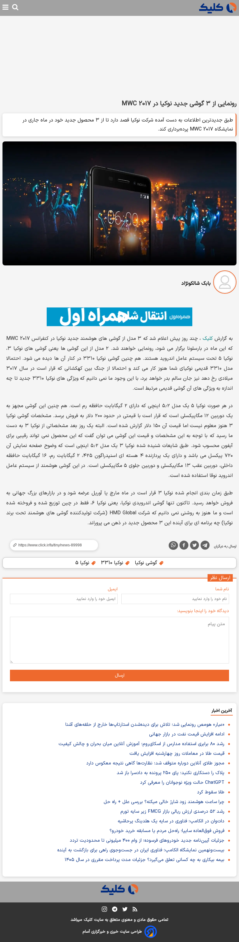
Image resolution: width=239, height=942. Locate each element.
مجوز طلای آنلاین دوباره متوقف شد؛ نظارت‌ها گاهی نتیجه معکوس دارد (155, 763)
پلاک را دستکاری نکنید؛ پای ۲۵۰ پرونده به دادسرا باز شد (170, 773)
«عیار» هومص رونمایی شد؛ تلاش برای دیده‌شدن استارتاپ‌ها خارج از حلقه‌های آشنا (144, 724)
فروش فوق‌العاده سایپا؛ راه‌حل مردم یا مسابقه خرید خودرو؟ (167, 831)
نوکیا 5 (83, 563)
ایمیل (113, 589)
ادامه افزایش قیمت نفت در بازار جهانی (186, 734)
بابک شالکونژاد (196, 283)
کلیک (208, 338)
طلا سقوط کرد (210, 792)
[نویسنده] (225, 283)
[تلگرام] (205, 546)
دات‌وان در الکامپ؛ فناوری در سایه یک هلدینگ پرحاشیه (171, 821)
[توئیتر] (194, 546)
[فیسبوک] (184, 546)
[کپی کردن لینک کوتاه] (51, 545)
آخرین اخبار (222, 710)
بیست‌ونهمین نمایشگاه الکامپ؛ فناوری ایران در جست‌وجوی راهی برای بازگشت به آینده (140, 850)
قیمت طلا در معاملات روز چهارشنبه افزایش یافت (176, 753)
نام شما (222, 589)
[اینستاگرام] (104, 910)
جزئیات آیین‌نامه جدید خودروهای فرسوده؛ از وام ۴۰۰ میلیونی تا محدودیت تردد (147, 840)
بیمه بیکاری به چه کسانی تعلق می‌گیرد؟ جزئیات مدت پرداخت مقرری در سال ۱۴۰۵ (144, 860)
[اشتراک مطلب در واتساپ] (173, 545)
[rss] (135, 910)
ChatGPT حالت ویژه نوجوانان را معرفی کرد (182, 782)
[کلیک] (218, 7)
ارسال (119, 675)
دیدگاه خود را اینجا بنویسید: (203, 611)
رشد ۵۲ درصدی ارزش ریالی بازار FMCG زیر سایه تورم (172, 811)
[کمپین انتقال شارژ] (119, 316)
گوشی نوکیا (147, 563)
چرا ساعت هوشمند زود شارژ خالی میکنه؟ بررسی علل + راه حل (164, 802)
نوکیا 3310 (113, 563)
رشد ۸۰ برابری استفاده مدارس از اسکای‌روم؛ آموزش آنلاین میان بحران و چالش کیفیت (141, 744)
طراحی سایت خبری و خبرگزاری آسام (112, 932)
